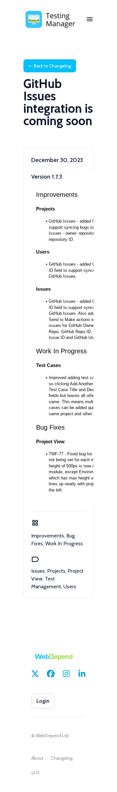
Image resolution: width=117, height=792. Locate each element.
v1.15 (35, 773)
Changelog (61, 758)
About (37, 758)
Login (42, 701)
